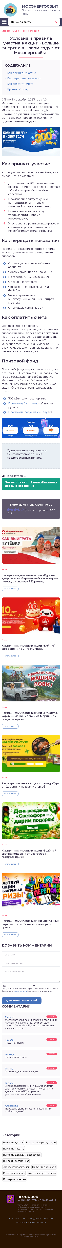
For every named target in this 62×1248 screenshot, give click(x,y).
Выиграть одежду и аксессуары (22, 1154)
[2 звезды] (12, 509)
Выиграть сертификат (16, 1160)
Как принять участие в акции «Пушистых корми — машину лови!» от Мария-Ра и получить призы (30, 716)
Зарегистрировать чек (16, 1167)
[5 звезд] (22, 509)
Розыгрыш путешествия (41, 1173)
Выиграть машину (13, 1148)
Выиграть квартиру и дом (41, 1142)
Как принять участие (21, 73)
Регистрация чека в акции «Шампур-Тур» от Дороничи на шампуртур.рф (30, 785)
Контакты (48, 1218)
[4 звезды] (19, 509)
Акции (4, 569)
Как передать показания (24, 78)
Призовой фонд (18, 89)
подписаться (20, 991)
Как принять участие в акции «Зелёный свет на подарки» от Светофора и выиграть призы (29, 854)
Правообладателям (32, 1218)
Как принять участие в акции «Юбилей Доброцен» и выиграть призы (29, 647)
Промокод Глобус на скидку (27, 412)
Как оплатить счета (20, 83)
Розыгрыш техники (14, 1179)
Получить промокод (44, 1167)
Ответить (51, 1016)
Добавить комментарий (21, 1000)
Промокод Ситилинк (23, 403)
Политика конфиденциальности (31, 1222)
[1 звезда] (8, 509)
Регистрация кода (14, 1173)
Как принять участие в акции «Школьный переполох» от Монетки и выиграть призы (30, 924)
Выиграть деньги (13, 1142)
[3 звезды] (15, 509)
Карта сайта (14, 1218)
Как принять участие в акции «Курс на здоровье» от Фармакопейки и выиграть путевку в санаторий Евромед (30, 578)
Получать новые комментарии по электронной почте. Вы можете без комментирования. (30, 989)
